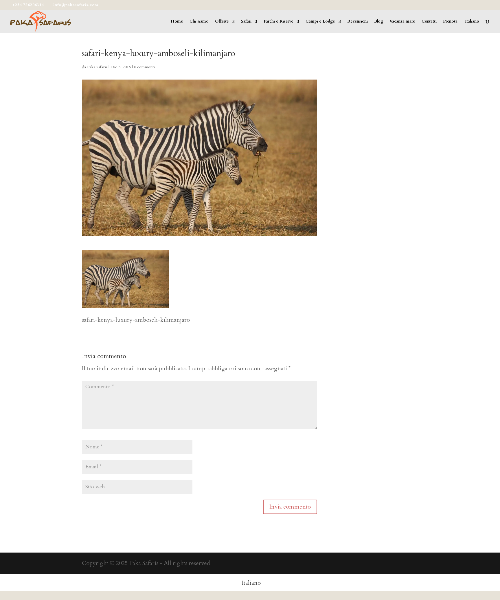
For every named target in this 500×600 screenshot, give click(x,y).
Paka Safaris (97, 67)
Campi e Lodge (320, 21)
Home (177, 21)
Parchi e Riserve (278, 21)
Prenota (450, 21)
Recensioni (357, 21)
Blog (378, 21)
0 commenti (144, 67)
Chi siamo (199, 21)
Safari (246, 21)
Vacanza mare (402, 21)
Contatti (429, 21)
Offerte (222, 21)
